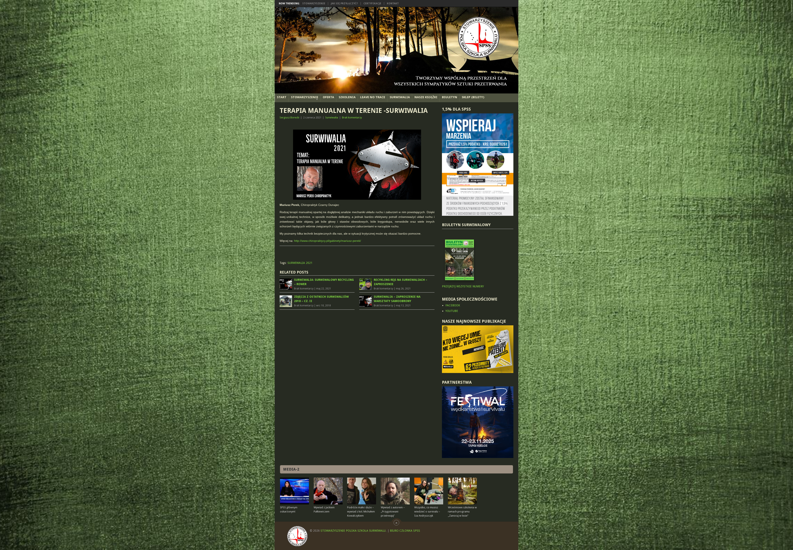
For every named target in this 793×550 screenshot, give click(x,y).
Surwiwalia (400, 97)
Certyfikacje (372, 3)
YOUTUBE (451, 311)
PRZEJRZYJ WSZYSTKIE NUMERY (463, 286)
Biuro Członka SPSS (405, 530)
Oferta (328, 97)
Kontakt (393, 3)
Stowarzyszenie (313, 3)
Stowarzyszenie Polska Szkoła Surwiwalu (353, 530)
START (281, 97)
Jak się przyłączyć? (344, 3)
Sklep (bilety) (473, 97)
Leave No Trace (372, 97)
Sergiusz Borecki (289, 117)
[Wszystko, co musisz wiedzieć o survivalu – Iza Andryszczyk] (428, 491)
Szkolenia (347, 97)
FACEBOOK (452, 305)
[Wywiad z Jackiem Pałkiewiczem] (328, 491)
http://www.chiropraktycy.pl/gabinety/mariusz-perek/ (327, 240)
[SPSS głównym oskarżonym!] (294, 491)
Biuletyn (449, 97)
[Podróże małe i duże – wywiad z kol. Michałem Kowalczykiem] (361, 491)
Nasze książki (425, 97)
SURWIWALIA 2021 (299, 262)
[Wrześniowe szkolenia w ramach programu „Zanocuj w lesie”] (462, 491)
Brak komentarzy (352, 117)
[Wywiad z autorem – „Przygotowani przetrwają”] (395, 491)
